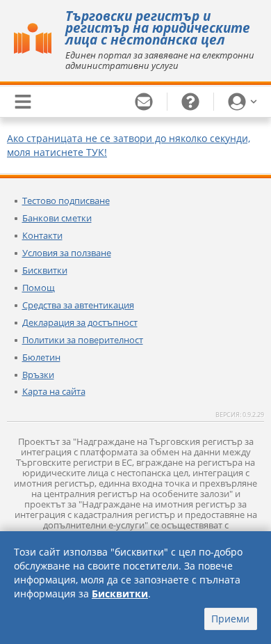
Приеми (230, 618)
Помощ (38, 287)
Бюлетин (41, 357)
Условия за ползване (66, 252)
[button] (242, 101)
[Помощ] (190, 101)
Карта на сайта (53, 391)
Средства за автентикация (78, 305)
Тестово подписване (66, 200)
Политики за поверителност (82, 339)
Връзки (38, 374)
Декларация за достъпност (80, 322)
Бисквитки (44, 270)
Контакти (42, 235)
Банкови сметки (57, 218)
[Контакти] (144, 101)
